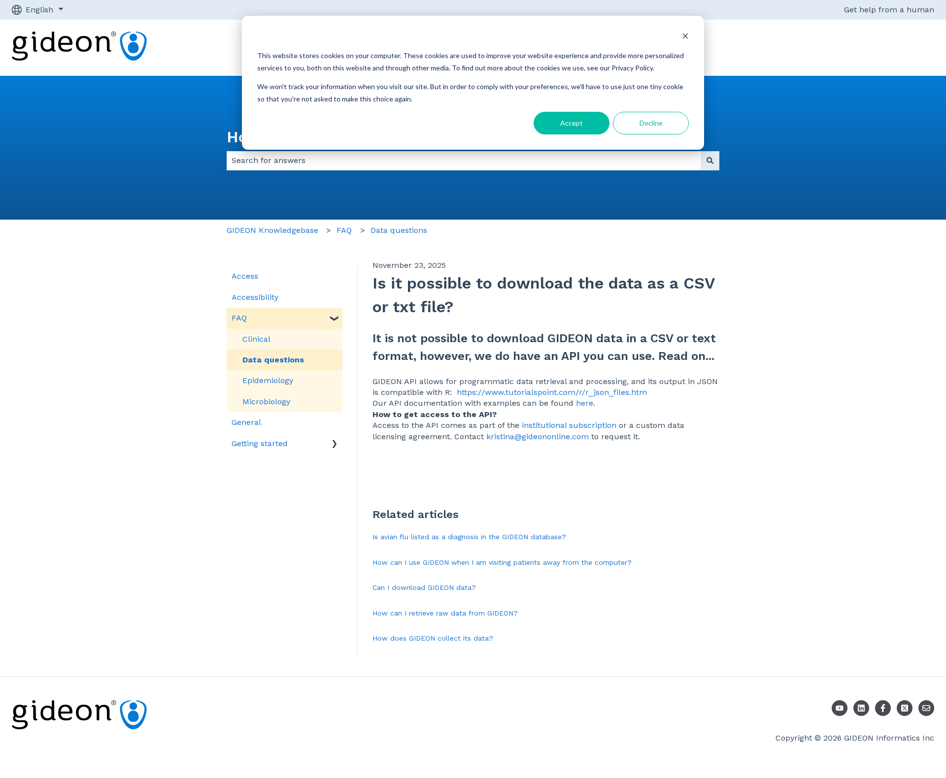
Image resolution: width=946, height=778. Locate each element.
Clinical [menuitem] (256, 339)
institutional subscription (569, 425)
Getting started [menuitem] (260, 443)
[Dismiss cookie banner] (685, 37)
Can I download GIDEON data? (424, 587)
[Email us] (926, 708)
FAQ (344, 230)
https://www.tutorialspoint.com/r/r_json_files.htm (552, 392)
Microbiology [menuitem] (266, 401)
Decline (651, 123)
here (584, 403)
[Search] (710, 160)
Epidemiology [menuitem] (267, 380)
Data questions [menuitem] (273, 359)
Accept (571, 123)
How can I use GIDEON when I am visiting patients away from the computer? (502, 562)
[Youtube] (839, 708)
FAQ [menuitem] (239, 318)
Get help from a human (889, 9)
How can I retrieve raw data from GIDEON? (445, 613)
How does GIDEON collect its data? (432, 638)
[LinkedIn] (861, 708)
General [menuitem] (246, 422)
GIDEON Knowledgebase (272, 230)
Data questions (399, 230)
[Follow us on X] (904, 708)
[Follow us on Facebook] (883, 708)
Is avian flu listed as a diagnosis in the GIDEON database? (469, 537)
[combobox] (464, 160)
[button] (334, 319)
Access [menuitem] (245, 276)
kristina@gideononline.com (537, 436)
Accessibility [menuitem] (255, 297)
